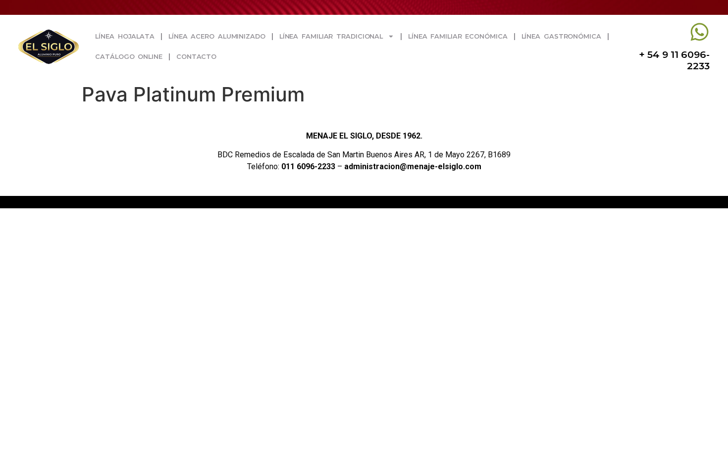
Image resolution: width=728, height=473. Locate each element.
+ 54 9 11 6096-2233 (674, 60)
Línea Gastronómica (561, 36)
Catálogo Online (128, 56)
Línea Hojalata (125, 36)
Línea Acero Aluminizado (216, 36)
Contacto (196, 56)
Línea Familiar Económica (458, 36)
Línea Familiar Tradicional (331, 36)
